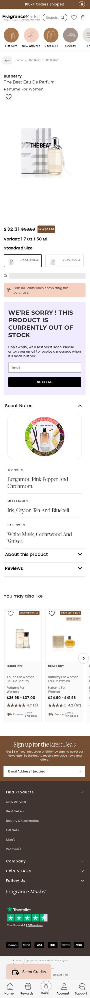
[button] (83, 17)
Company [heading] (16, 861)
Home (19, 60)
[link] (7, 60)
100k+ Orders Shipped (44, 4)
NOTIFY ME (44, 382)
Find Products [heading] (20, 792)
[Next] (83, 658)
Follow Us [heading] (16, 880)
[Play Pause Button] (82, 4)
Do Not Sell (60, 975)
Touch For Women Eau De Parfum (20, 679)
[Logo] (21, 17)
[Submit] (80, 771)
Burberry (13, 76)
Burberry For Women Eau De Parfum (63, 679)
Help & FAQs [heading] (18, 871)
